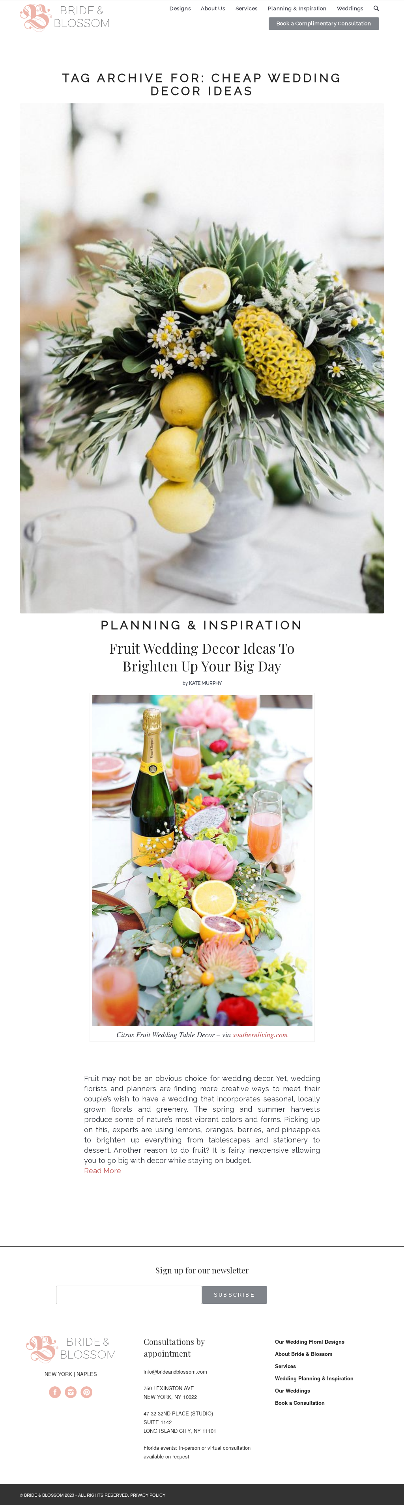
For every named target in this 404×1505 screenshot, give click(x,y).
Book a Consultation (300, 1402)
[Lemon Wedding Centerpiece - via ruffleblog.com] (202, 358)
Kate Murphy (205, 683)
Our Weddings (292, 1390)
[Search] (376, 8)
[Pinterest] (86, 1393)
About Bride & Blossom (304, 1353)
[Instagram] (71, 1393)
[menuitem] (180, 9)
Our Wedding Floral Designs (309, 1341)
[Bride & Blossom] (70, 1351)
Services (285, 1366)
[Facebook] (55, 1393)
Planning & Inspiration (202, 625)
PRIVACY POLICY (147, 1495)
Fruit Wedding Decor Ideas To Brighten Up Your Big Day (202, 657)
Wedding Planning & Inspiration (314, 1378)
